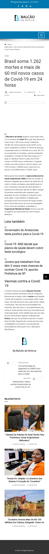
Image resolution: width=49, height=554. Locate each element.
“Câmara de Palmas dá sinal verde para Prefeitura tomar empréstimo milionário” (24, 437)
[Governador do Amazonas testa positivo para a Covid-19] (5, 227)
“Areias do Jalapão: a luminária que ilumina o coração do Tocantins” (24, 480)
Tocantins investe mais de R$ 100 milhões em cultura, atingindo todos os (24, 521)
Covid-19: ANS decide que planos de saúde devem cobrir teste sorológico (24, 248)
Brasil (7, 56)
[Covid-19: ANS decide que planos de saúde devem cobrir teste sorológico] (5, 241)
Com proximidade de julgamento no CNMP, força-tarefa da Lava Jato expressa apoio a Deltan (30, 368)
